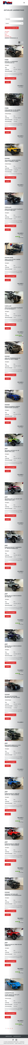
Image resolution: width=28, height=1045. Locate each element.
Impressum (9, 1036)
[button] (22, 19)
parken (7, 82)
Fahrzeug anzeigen (10, 78)
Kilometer (7, 35)
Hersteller (7, 31)
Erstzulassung (8, 36)
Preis (7, 32)
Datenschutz (17, 1036)
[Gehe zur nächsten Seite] (12, 1028)
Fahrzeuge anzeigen (11, 27)
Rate (6, 34)
